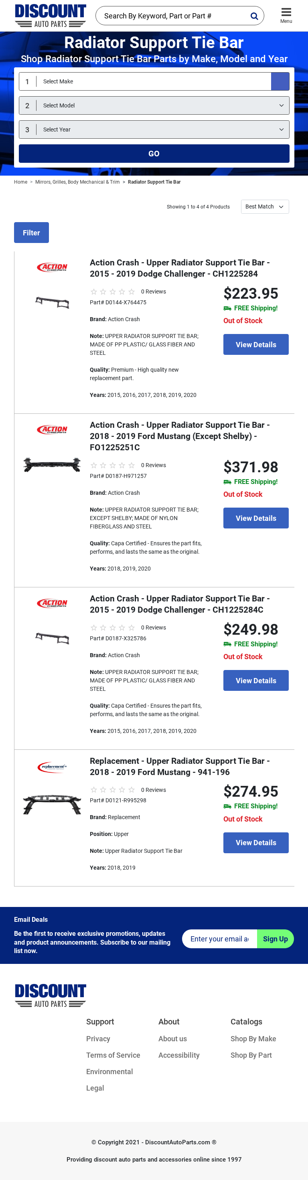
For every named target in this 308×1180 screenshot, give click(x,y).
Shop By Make (253, 1038)
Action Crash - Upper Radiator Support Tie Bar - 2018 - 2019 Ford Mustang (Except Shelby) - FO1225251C (180, 436)
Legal (95, 1088)
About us (172, 1038)
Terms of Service (113, 1055)
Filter (31, 233)
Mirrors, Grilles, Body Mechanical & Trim (77, 182)
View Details (256, 344)
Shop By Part (251, 1055)
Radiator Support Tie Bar (154, 182)
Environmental (109, 1071)
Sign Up (275, 939)
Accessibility (179, 1055)
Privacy (98, 1038)
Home (20, 182)
